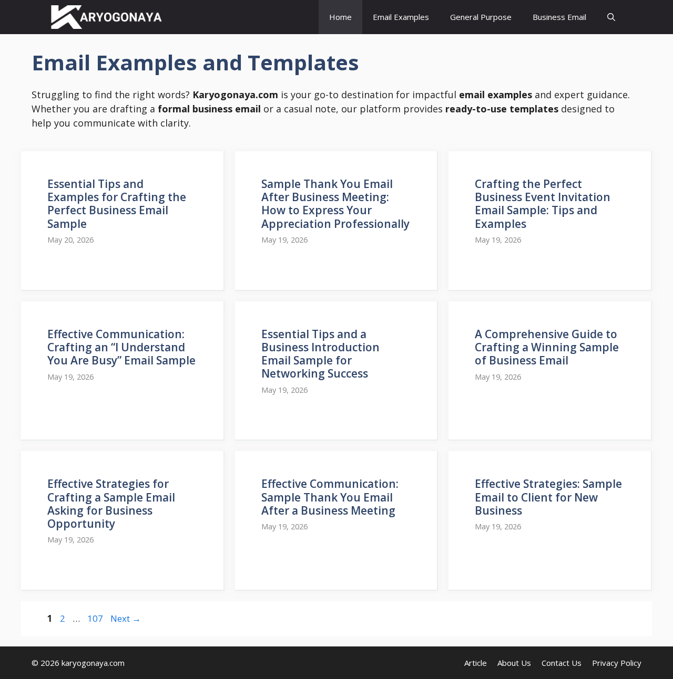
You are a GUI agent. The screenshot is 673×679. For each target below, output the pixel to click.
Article (475, 662)
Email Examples (401, 17)
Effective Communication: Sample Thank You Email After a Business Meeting (330, 496)
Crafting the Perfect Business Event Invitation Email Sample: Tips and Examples (542, 203)
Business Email (559, 17)
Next (125, 618)
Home (340, 17)
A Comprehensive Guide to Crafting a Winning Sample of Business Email (547, 347)
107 (96, 618)
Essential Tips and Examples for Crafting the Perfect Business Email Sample (116, 203)
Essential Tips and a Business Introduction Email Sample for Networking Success (320, 354)
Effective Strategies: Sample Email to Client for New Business (548, 496)
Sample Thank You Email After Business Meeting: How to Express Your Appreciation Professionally (335, 203)
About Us (514, 662)
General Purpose (481, 17)
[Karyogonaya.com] (106, 17)
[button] (611, 17)
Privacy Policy (616, 662)
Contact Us (562, 662)
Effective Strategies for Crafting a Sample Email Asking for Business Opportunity (111, 503)
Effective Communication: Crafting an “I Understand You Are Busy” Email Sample (121, 347)
